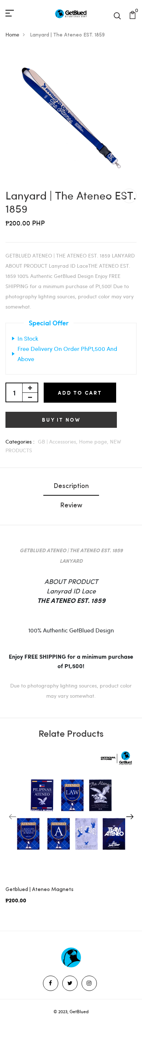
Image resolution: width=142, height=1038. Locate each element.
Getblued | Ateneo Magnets (39, 889)
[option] (71, 832)
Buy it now (61, 419)
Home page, (94, 441)
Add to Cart (80, 392)
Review (71, 506)
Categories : (20, 441)
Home (12, 34)
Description (71, 486)
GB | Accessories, (58, 441)
